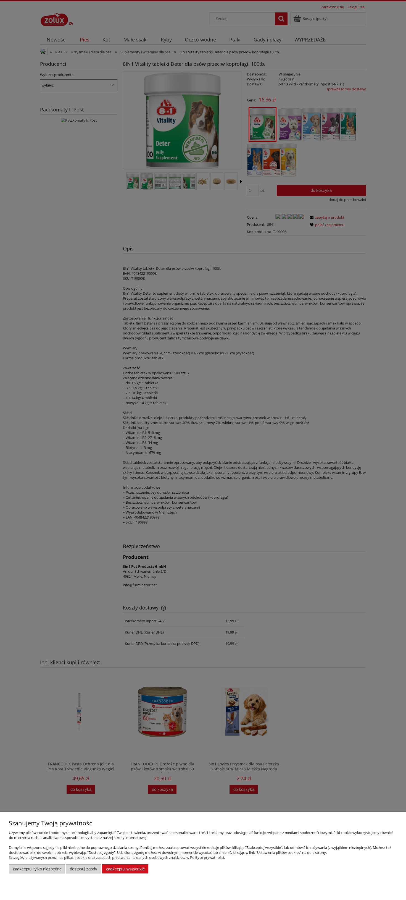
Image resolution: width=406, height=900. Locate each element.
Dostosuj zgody (83, 869)
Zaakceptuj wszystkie (125, 869)
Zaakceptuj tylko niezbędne (37, 869)
